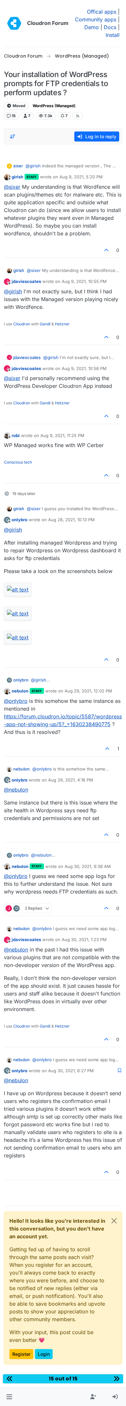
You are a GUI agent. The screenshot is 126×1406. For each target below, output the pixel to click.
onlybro (19, 519)
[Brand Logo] (14, 23)
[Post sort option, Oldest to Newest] (12, 137)
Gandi (45, 323)
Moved (19, 105)
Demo (91, 27)
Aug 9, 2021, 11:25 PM (62, 435)
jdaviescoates (26, 281)
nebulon (20, 690)
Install (113, 35)
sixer (18, 165)
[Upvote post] (106, 250)
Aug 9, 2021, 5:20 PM (81, 176)
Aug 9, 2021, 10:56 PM (84, 368)
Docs (110, 27)
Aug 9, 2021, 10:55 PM (84, 281)
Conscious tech (18, 462)
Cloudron (21, 323)
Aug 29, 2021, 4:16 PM (70, 779)
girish (17, 176)
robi (16, 435)
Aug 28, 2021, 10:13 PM (71, 519)
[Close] (114, 1221)
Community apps (95, 19)
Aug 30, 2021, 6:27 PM (71, 1070)
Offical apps (101, 11)
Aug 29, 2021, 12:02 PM (88, 690)
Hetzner (62, 323)
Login (44, 1354)
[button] (9, 1396)
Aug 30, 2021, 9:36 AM (88, 866)
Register (21, 1354)
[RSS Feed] (78, 115)
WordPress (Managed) (54, 105)
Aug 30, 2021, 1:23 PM (84, 939)
